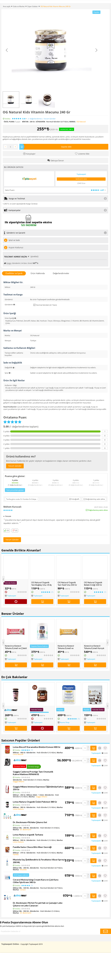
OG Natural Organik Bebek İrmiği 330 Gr (93, 583)
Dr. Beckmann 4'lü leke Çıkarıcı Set (30, 822)
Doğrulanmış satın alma (95, 499)
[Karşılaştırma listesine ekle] (99, 748)
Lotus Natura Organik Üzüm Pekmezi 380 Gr (35, 801)
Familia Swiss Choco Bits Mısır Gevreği (32, 847)
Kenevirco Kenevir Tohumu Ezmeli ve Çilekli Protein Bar (16, 648)
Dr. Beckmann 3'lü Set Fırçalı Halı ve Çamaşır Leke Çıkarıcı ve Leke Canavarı (37, 904)
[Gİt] (105, 931)
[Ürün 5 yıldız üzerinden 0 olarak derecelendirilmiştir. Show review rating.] (22, 592)
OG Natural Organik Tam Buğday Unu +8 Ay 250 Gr (41, 584)
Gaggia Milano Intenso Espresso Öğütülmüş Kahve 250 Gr (38, 788)
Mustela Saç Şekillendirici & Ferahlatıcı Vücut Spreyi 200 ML (39, 860)
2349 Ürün (81, 183)
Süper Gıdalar (32, 6)
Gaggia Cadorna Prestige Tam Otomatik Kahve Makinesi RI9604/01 (33, 772)
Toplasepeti (11, 596)
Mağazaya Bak (81, 179)
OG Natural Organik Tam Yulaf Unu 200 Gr (67, 583)
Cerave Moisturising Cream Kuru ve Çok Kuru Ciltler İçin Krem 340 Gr (35, 880)
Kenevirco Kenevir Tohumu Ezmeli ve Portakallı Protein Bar (67, 648)
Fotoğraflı (75, 499)
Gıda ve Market (19, 6)
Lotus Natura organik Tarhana (28, 834)
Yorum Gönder (50, 119)
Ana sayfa (6, 6)
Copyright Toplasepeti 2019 (32, 944)
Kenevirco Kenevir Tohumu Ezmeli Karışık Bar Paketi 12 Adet (94, 648)
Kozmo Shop (38, 722)
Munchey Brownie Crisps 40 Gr (92, 710)
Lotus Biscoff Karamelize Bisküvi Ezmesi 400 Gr (37, 747)
